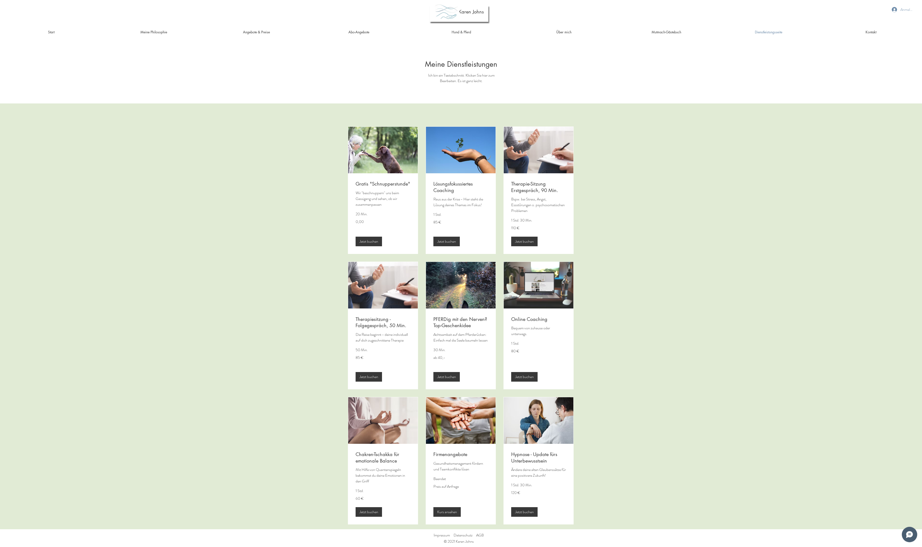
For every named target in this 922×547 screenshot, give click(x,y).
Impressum (442, 535)
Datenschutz (463, 535)
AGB (480, 535)
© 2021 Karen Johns (459, 541)
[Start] (447, 12)
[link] (383, 184)
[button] (369, 241)
